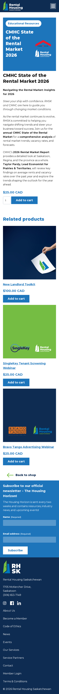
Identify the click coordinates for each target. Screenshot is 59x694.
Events (7, 642)
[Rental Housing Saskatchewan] (13, 9)
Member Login (12, 673)
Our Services (11, 649)
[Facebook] (13, 603)
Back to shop (26, 475)
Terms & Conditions (15, 681)
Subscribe (15, 550)
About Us (9, 610)
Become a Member (15, 618)
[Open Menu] (53, 6)
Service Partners (13, 657)
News (6, 634)
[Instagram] (5, 603)
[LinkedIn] (20, 603)
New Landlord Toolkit (19, 284)
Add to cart (24, 200)
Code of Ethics (12, 626)
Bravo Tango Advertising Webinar (28, 447)
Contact (8, 665)
